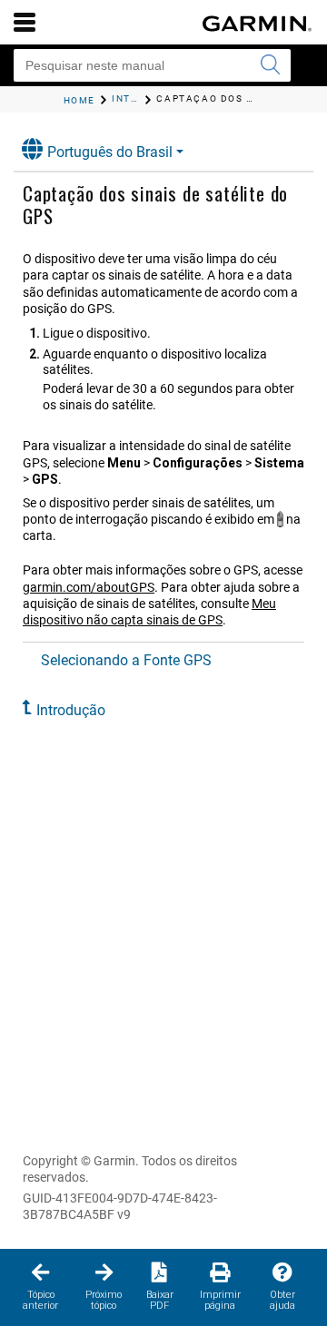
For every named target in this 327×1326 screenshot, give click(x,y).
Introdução (70, 710)
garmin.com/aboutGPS (88, 587)
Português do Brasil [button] (110, 152)
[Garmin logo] (257, 23)
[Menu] (24, 22)
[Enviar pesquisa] (270, 65)
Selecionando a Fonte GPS (126, 660)
